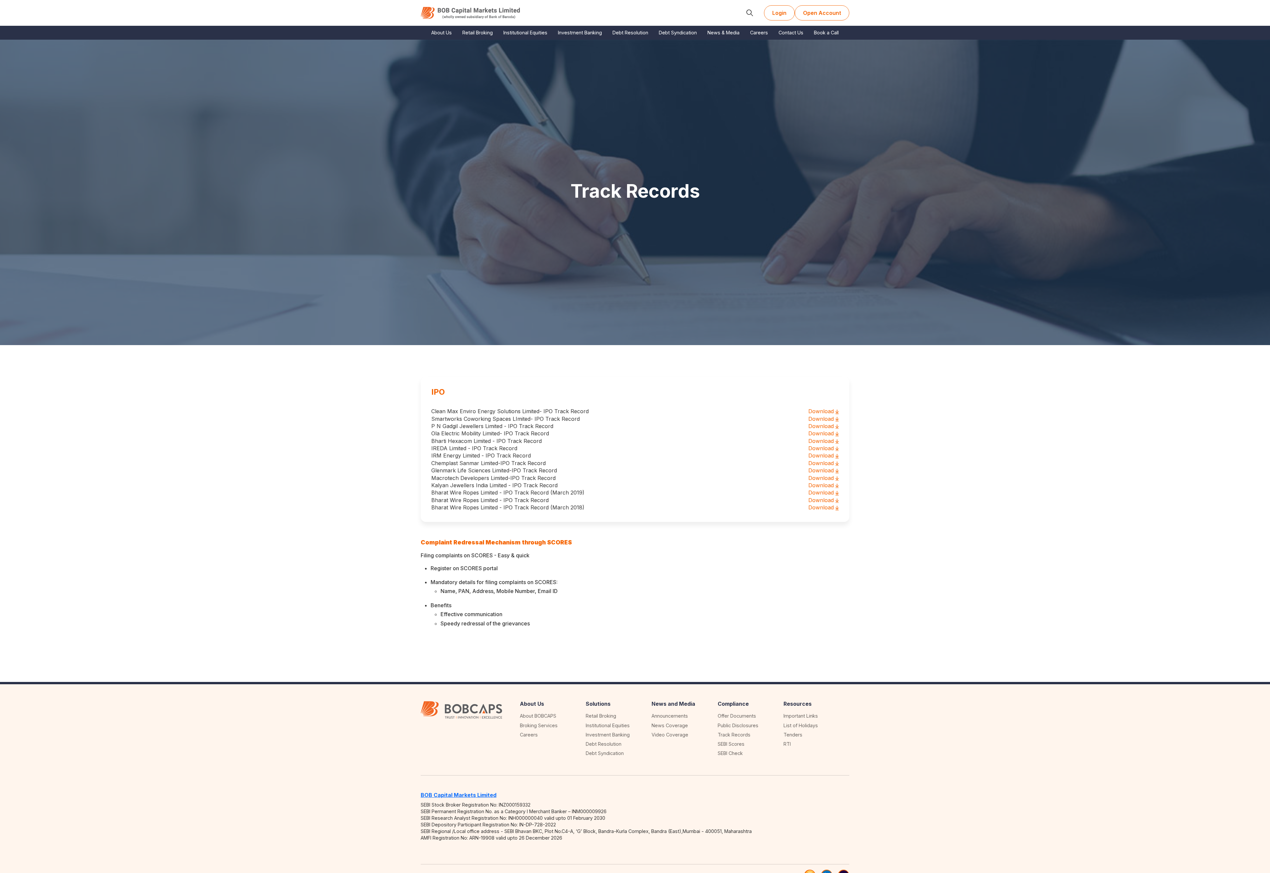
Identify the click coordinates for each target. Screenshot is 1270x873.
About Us (441, 32)
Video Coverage (670, 734)
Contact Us (791, 32)
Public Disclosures (738, 725)
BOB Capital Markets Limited (458, 795)
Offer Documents (737, 716)
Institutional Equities (525, 32)
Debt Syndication (678, 32)
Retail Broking (477, 32)
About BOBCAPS (538, 716)
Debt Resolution (630, 32)
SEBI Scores (731, 744)
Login (779, 13)
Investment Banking (580, 32)
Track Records (734, 734)
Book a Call (826, 32)
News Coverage (670, 725)
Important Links (800, 716)
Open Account (822, 13)
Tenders (792, 734)
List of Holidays (800, 725)
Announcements (670, 716)
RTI (787, 744)
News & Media (723, 32)
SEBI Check (730, 753)
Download (821, 411)
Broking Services (539, 725)
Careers (759, 32)
